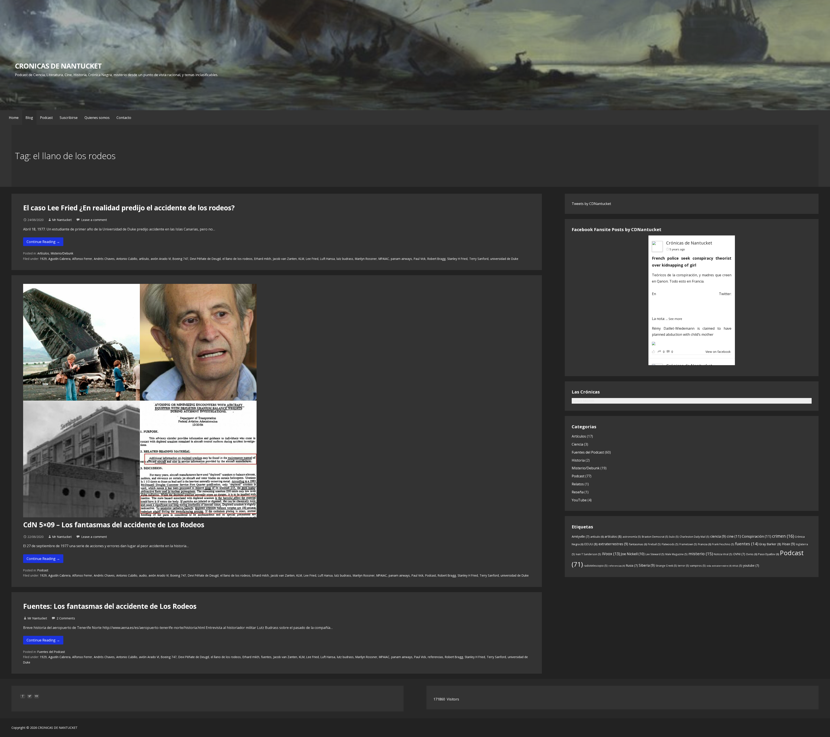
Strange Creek (666, 566)
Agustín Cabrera (59, 259)
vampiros (698, 566)
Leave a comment (94, 220)
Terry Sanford (478, 259)
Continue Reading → (43, 241)
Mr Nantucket (62, 220)
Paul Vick (420, 259)
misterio (700, 553)
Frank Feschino (723, 544)
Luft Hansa (327, 259)
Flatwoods (670, 544)
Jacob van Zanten (285, 259)
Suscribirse (69, 117)
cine (734, 536)
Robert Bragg (436, 259)
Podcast (46, 117)
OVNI (739, 554)
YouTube (579, 500)
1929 (43, 259)
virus (737, 566)
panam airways (401, 259)
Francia (704, 544)
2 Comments (66, 618)
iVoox (611, 553)
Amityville (580, 536)
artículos (613, 536)
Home (14, 117)
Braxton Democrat (655, 537)
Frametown (688, 544)
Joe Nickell (633, 554)
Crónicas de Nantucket (689, 243)
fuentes (266, 657)
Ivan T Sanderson (588, 554)
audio (143, 575)
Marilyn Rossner (366, 259)
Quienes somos (97, 117)
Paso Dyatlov (768, 554)
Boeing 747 (180, 259)
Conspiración (756, 536)
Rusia (632, 565)
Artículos (43, 253)
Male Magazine (676, 554)
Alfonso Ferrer (82, 259)
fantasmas (638, 544)
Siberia (647, 565)
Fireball (654, 544)
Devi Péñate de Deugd (205, 259)
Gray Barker (770, 544)
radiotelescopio (596, 566)
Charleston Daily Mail (694, 537)
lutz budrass (345, 259)
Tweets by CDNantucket (591, 203)
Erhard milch (262, 259)
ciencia (718, 536)
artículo (144, 259)
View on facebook (718, 352)
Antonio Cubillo (126, 259)
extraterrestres (613, 544)
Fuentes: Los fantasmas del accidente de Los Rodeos (109, 606)
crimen (783, 536)
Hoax (788, 544)
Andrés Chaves (104, 259)
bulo (674, 537)
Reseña (578, 492)
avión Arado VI (161, 259)
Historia (578, 460)
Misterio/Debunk (62, 253)
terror (683, 566)
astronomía (631, 537)
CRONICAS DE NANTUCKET (58, 65)
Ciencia (577, 444)
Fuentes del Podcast (51, 652)
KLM (301, 259)
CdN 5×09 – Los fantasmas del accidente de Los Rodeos (113, 524)
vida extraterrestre (719, 565)
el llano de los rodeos (237, 259)
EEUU (591, 544)
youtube (751, 565)
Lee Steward (654, 554)
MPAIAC (383, 259)
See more (675, 319)
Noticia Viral (723, 554)
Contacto (124, 117)
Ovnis (751, 554)
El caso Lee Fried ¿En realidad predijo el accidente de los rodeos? (129, 207)
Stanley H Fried (457, 259)
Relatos (578, 484)
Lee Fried (312, 259)
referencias (435, 657)
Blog (29, 117)
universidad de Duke (504, 259)
